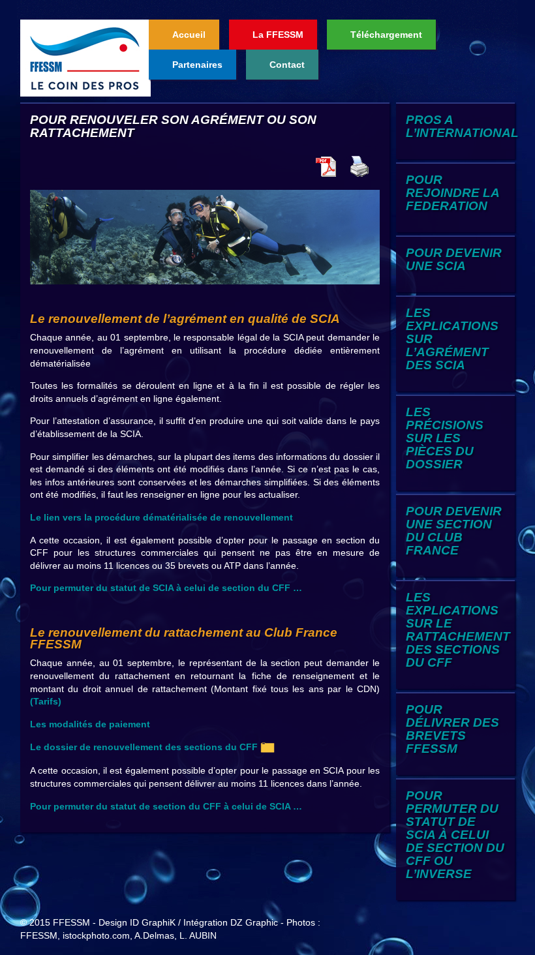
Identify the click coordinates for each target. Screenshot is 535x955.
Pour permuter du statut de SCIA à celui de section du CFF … (166, 588)
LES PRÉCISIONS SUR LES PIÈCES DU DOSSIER (444, 438)
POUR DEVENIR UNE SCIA (454, 259)
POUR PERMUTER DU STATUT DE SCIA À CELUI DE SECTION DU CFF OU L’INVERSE (455, 835)
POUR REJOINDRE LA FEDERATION (452, 193)
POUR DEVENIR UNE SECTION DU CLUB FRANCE (454, 530)
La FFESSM (277, 34)
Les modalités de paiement (90, 724)
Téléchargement (386, 34)
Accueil (189, 34)
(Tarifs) (45, 701)
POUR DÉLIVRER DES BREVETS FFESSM (452, 729)
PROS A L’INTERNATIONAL (462, 126)
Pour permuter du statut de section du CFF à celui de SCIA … (166, 806)
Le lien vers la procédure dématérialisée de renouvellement (161, 517)
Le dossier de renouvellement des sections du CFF (145, 747)
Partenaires (197, 64)
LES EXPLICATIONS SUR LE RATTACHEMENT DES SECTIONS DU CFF (458, 629)
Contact (287, 64)
